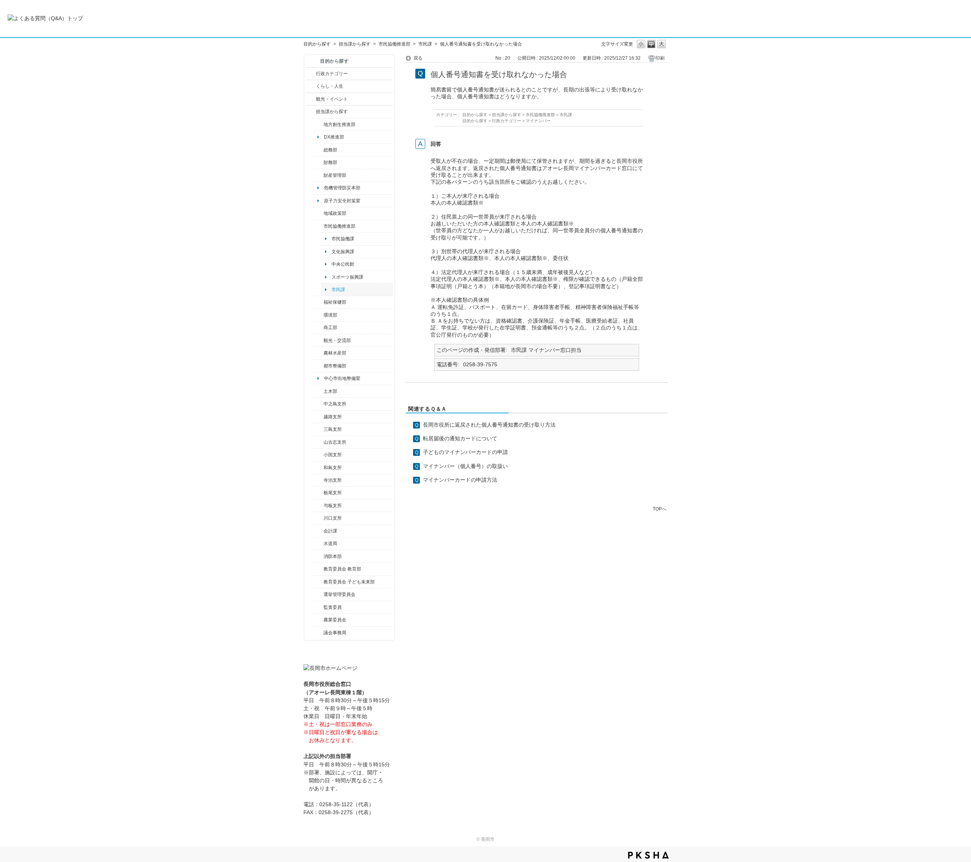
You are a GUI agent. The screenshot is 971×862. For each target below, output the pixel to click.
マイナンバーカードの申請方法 (460, 480)
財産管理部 (335, 175)
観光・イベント (332, 99)
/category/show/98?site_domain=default (318, 442)
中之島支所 (335, 404)
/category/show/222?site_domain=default (318, 619)
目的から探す (317, 44)
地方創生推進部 (339, 124)
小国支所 (333, 454)
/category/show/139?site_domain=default (318, 467)
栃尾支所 (333, 492)
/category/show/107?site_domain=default (318, 403)
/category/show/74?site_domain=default (318, 454)
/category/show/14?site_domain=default (318, 302)
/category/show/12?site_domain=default (311, 86)
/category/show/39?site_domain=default (318, 569)
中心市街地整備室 (342, 378)
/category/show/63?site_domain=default (318, 480)
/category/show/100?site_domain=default (318, 124)
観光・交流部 (337, 340)
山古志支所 (335, 442)
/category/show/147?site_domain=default (318, 543)
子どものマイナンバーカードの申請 (465, 452)
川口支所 (333, 518)
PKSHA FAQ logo (648, 855)
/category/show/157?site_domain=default (318, 632)
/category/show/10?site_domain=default (318, 150)
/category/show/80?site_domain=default (318, 492)
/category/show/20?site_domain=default (318, 340)
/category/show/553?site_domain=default (318, 175)
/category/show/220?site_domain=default (318, 607)
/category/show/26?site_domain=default (318, 226)
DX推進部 (334, 137)
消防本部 (333, 556)
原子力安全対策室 (342, 200)
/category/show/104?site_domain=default (318, 213)
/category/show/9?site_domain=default (311, 111)
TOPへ (659, 508)
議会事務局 (335, 632)
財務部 (330, 162)
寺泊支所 (333, 480)
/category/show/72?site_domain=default (318, 162)
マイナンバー (538, 120)
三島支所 (333, 429)
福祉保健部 (335, 302)
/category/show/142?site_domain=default (318, 416)
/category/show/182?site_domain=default (318, 365)
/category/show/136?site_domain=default (318, 505)
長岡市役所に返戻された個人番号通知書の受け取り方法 (489, 425)
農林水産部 (335, 353)
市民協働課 (343, 238)
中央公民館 (343, 264)
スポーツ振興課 (347, 277)
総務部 (330, 150)
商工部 (330, 327)
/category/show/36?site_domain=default (318, 327)
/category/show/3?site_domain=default (311, 73)
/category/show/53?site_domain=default (318, 429)
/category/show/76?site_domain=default (318, 353)
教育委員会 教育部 (342, 569)
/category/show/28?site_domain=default (318, 391)
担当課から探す (355, 44)
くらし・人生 (329, 86)
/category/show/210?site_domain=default (318, 531)
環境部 (330, 315)
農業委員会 (335, 619)
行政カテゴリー (332, 73)
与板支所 (333, 505)
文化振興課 (343, 251)
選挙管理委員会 (339, 594)
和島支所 (333, 467)
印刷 (660, 58)
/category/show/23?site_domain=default (318, 315)
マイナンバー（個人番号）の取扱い (465, 466)
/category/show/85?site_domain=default (318, 556)
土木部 (330, 391)
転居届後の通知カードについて (460, 438)
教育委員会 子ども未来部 (349, 582)
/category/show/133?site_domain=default (318, 518)
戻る (418, 58)
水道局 (330, 543)
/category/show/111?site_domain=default (318, 594)
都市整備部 (335, 366)
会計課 (330, 531)
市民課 (425, 44)
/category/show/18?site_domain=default (311, 99)
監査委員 (333, 607)
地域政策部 (335, 213)
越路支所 (333, 416)
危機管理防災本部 (342, 188)
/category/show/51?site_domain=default (318, 581)
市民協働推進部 (394, 44)
